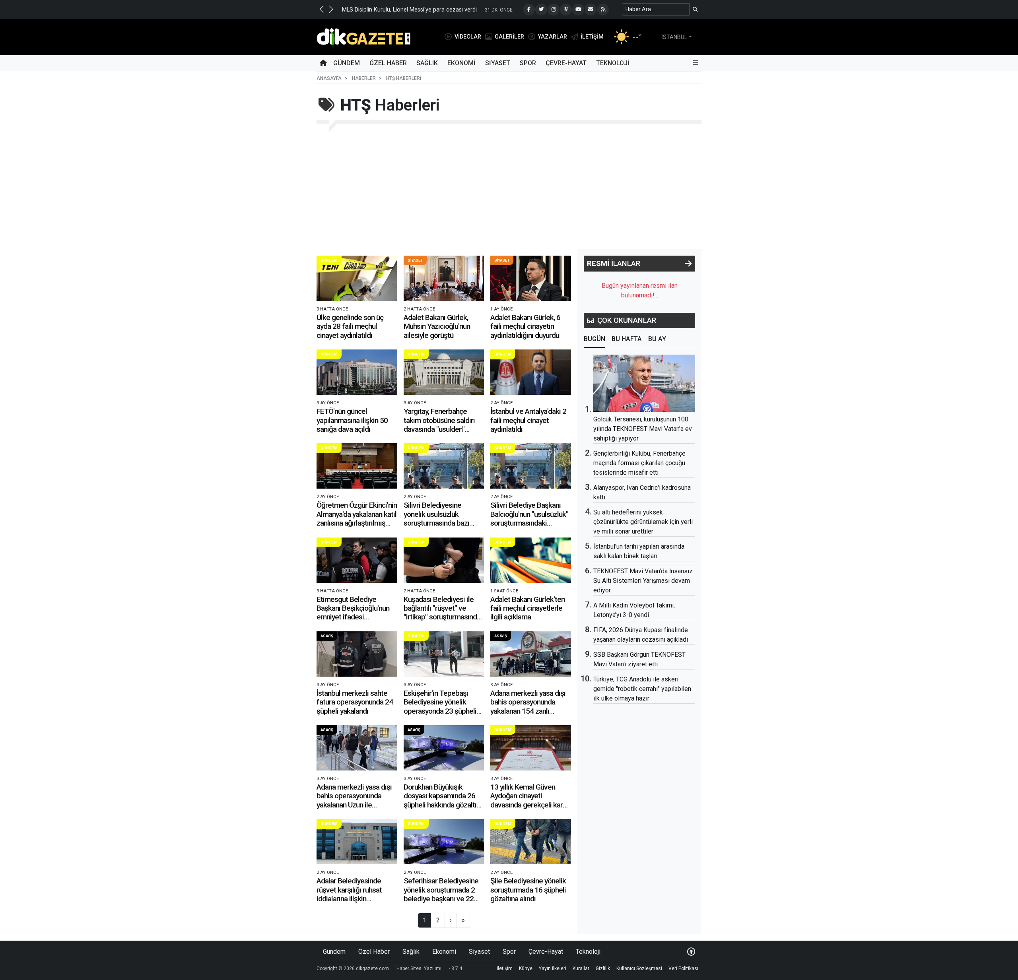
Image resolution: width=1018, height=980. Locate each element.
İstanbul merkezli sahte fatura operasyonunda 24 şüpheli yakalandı (355, 702)
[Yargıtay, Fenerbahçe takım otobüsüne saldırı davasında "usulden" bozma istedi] (444, 372)
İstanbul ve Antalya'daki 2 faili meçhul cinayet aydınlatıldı (528, 420)
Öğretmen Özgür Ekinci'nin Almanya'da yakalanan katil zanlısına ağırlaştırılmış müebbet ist (357, 518)
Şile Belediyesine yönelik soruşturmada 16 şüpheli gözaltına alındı (528, 889)
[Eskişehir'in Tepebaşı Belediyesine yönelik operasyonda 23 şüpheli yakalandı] (444, 654)
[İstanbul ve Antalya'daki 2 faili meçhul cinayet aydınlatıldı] (530, 372)
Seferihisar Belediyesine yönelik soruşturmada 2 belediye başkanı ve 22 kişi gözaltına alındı (441, 894)
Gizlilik (603, 968)
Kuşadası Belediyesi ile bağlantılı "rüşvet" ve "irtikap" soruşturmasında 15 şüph (442, 613)
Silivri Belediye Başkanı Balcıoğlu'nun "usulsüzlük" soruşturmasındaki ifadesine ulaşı (529, 518)
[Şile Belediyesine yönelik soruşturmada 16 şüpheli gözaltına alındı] (530, 841)
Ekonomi (461, 63)
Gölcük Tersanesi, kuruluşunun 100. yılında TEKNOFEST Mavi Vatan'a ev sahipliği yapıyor (642, 428)
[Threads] (566, 10)
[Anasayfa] (323, 63)
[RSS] (603, 10)
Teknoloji (612, 63)
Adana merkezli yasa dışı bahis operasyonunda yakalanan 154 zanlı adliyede (527, 706)
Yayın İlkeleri (552, 968)
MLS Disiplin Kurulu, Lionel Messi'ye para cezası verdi (409, 9)
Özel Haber (388, 63)
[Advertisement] (509, 189)
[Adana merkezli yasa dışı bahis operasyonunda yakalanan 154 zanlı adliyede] (530, 654)
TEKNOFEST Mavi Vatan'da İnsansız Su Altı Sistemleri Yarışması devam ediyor (643, 580)
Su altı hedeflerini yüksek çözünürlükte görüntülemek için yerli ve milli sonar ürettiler (643, 521)
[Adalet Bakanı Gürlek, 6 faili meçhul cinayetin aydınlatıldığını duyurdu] (530, 278)
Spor (528, 63)
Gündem (346, 63)
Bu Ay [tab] (657, 339)
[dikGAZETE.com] (364, 36)
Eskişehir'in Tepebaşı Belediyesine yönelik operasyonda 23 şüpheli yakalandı (440, 706)
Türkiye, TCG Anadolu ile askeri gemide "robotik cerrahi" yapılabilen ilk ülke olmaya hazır (642, 688)
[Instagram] (554, 10)
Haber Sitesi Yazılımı (418, 968)
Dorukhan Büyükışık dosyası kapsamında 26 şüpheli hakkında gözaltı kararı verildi (440, 800)
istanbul (674, 37)
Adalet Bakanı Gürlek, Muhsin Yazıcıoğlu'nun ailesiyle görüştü (437, 326)
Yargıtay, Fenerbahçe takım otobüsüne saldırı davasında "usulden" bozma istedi (439, 424)
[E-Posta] (590, 10)
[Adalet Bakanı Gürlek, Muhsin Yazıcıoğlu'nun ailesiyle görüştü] (444, 278)
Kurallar (581, 968)
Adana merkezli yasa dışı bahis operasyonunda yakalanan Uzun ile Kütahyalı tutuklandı (354, 800)
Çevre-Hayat (566, 63)
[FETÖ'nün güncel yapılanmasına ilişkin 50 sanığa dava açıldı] (357, 372)
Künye (525, 968)
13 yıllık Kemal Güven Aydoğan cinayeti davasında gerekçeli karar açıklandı (529, 800)
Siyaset (497, 63)
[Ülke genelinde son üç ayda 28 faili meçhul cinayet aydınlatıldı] (357, 278)
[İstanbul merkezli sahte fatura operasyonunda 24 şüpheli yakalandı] (357, 654)
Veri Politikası (683, 968)
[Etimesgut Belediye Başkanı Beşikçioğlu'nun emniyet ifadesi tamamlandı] (357, 560)
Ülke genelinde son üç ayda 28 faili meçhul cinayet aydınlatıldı (350, 326)
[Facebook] (529, 10)
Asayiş (327, 636)
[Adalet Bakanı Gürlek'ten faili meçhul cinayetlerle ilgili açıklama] (530, 560)
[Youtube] (578, 10)
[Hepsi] (688, 263)
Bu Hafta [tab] (627, 339)
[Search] (695, 9)
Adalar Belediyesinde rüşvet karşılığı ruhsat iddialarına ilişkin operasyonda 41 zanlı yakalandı (349, 898)
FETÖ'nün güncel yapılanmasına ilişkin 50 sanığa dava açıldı (352, 420)
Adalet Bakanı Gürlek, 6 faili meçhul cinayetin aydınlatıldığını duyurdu (525, 326)
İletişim (505, 968)
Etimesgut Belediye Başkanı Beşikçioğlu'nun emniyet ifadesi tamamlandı (353, 613)
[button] (321, 9)
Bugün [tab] (594, 339)
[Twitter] (541, 10)
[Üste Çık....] (691, 951)
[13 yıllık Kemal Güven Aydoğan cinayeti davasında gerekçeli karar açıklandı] (530, 747)
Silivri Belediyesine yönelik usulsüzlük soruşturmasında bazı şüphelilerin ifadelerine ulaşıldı (438, 523)
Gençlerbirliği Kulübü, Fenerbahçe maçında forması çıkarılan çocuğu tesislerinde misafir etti (639, 463)
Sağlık (427, 63)
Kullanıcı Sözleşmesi (639, 968)
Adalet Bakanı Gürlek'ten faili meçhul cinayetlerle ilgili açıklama (527, 608)
